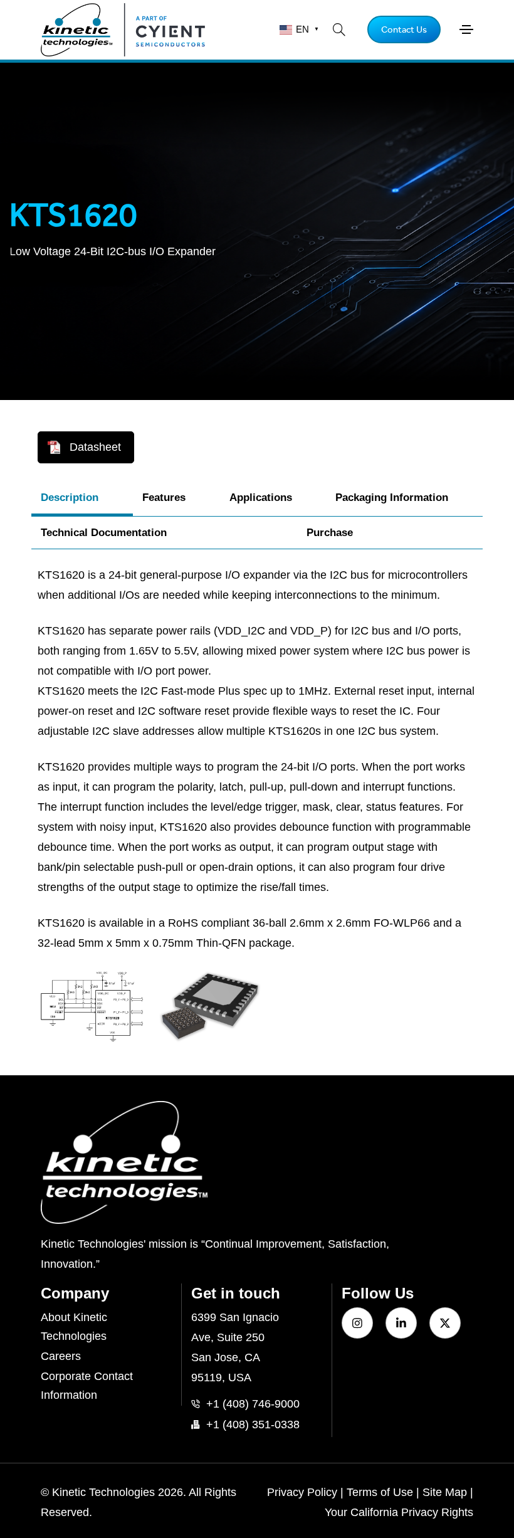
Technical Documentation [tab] (104, 533)
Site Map (444, 1492)
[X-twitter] (445, 1323)
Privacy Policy (302, 1492)
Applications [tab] (260, 497)
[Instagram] (357, 1323)
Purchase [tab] (330, 533)
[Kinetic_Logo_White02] (257, 1162)
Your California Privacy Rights (399, 1512)
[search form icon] (339, 29)
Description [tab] (69, 497)
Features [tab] (164, 497)
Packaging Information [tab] (391, 497)
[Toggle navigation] (466, 29)
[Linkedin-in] (401, 1323)
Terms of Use (380, 1492)
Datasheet (95, 447)
